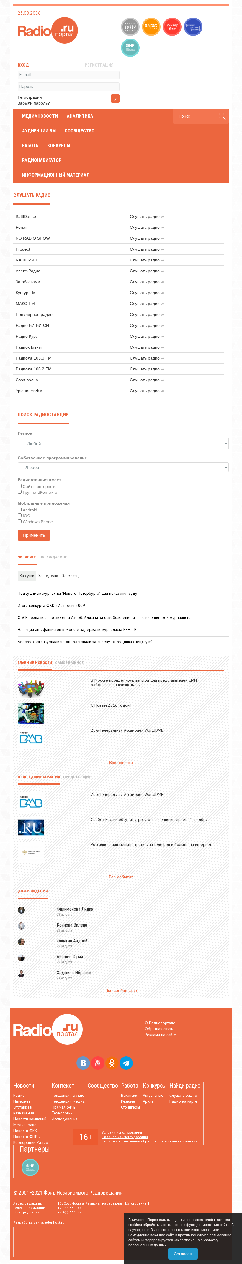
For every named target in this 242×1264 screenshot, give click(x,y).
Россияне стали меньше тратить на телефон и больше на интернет (151, 844)
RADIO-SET (27, 260)
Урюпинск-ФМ (29, 390)
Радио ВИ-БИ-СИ (32, 325)
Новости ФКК (25, 1130)
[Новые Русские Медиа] (194, 27)
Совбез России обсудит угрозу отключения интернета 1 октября (149, 819)
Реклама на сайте (160, 1034)
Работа (30, 145)
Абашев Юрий (70, 957)
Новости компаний (29, 1118)
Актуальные (153, 1095)
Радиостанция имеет (39, 479)
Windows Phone (38, 522)
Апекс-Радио (28, 271)
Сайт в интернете (40, 486)
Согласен (183, 1253)
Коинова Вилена (72, 925)
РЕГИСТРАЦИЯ (99, 65)
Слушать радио (145, 216)
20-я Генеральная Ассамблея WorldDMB (127, 730)
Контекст (63, 1085)
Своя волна (27, 379)
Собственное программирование (52, 457)
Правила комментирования (125, 1136)
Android (30, 510)
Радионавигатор (41, 160)
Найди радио (184, 1085)
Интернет (21, 1101)
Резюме (128, 1101)
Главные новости (35, 662)
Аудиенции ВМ (39, 131)
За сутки (27, 575)
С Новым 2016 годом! (111, 705)
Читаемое (27, 557)
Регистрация (30, 97)
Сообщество (79, 131)
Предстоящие (77, 777)
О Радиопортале (160, 1023)
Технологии (62, 1113)
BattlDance (26, 216)
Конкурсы (58, 145)
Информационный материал (56, 175)
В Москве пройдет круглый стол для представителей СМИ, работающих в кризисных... (144, 682)
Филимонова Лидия (75, 909)
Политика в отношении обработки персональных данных (149, 1141)
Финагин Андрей (72, 941)
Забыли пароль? (34, 103)
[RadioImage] (152, 27)
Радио (19, 1095)
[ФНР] (131, 48)
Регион (25, 433)
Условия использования (122, 1132)
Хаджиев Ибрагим (74, 972)
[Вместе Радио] (131, 27)
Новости (23, 1085)
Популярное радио (34, 314)
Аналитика (80, 116)
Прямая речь (63, 1107)
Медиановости (40, 116)
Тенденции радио (68, 1095)
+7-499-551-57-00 (72, 1207)
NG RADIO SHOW (33, 238)
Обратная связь (159, 1028)
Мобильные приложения (44, 503)
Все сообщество (121, 990)
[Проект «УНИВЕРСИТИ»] (173, 27)
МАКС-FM (25, 303)
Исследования (65, 1118)
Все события (121, 876)
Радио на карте (183, 1101)
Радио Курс (27, 336)
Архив (148, 1101)
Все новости (121, 762)
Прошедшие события (39, 777)
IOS (26, 516)
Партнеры (34, 1149)
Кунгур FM (26, 292)
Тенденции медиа (68, 1101)
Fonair (22, 227)
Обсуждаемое (53, 557)
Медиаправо (25, 1124)
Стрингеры (130, 1107)
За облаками (28, 281)
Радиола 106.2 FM (34, 369)
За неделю (48, 575)
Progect (23, 249)
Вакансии (129, 1095)
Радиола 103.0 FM (34, 358)
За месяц (70, 575)
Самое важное (69, 662)
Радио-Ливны (29, 347)
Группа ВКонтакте (40, 492)
